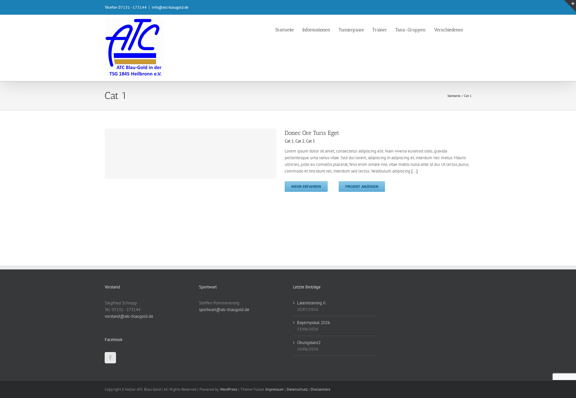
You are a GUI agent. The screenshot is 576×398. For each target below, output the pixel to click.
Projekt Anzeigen (361, 186)
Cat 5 (310, 141)
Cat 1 (289, 141)
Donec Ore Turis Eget (312, 133)
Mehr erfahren (306, 186)
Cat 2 (299, 141)
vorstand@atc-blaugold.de (129, 316)
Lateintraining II (311, 303)
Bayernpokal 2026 (313, 322)
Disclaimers (320, 389)
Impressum (274, 389)
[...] (414, 171)
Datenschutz (297, 389)
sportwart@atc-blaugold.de (224, 309)
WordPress (228, 389)
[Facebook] (110, 357)
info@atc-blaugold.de (170, 7)
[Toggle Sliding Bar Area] (570, 6)
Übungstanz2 (309, 342)
